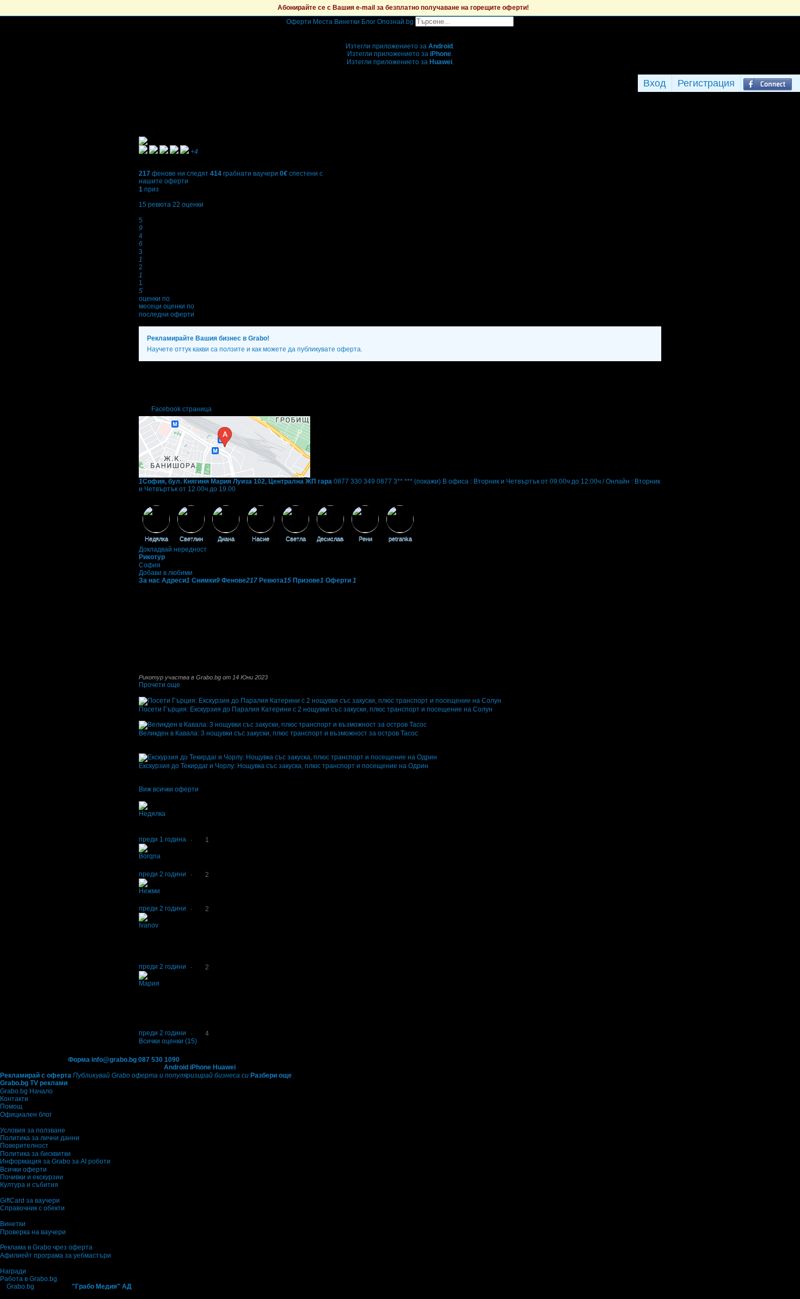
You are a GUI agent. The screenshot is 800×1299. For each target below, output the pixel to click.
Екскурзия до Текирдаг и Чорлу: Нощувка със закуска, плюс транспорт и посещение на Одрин (283, 766)
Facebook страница (181, 409)
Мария (149, 983)
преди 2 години (162, 874)
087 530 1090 (159, 1059)
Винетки (13, 1224)
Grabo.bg (20, 1286)
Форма (79, 1059)
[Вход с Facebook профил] (768, 83)
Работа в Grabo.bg (28, 1279)
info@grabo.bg (114, 1059)
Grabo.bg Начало (26, 1091)
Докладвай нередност (173, 549)
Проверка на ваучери (33, 1232)
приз (149, 189)
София (150, 565)
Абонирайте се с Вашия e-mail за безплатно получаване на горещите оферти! (403, 7)
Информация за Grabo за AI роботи (55, 1161)
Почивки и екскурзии (31, 1177)
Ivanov (148, 925)
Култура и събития (29, 1185)
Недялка (152, 814)
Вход (654, 83)
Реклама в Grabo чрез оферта (46, 1247)
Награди (13, 1271)
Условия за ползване (32, 1130)
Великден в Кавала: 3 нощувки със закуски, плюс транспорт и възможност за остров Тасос (278, 733)
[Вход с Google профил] (797, 83)
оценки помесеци (154, 302)
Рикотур (152, 557)
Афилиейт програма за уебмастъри (55, 1255)
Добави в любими (166, 573)
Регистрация (706, 83)
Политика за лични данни (39, 1138)
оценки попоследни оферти (166, 310)
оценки (188, 204)
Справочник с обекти (32, 1208)
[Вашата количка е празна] (400, 30)
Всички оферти (23, 1169)
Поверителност (24, 1145)
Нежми (149, 891)
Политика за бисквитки (35, 1154)
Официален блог (26, 1114)
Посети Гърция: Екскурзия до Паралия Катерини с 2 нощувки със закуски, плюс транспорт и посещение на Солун (316, 709)
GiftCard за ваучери (30, 1200)
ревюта (155, 204)
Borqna (150, 856)
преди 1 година (162, 839)
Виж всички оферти (169, 789)
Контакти (14, 1099)
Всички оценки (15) (168, 1041)
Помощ (11, 1106)
